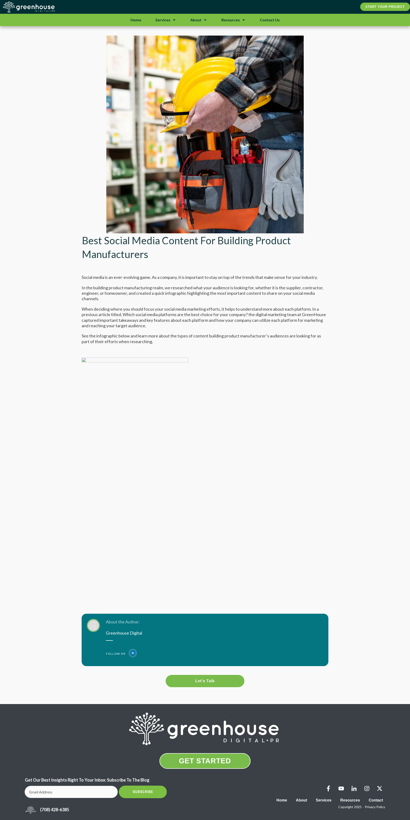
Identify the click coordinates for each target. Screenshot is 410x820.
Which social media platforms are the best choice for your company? (185, 314)
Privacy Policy (375, 807)
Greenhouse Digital (124, 633)
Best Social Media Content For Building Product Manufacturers (186, 247)
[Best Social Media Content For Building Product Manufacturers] (205, 134)
